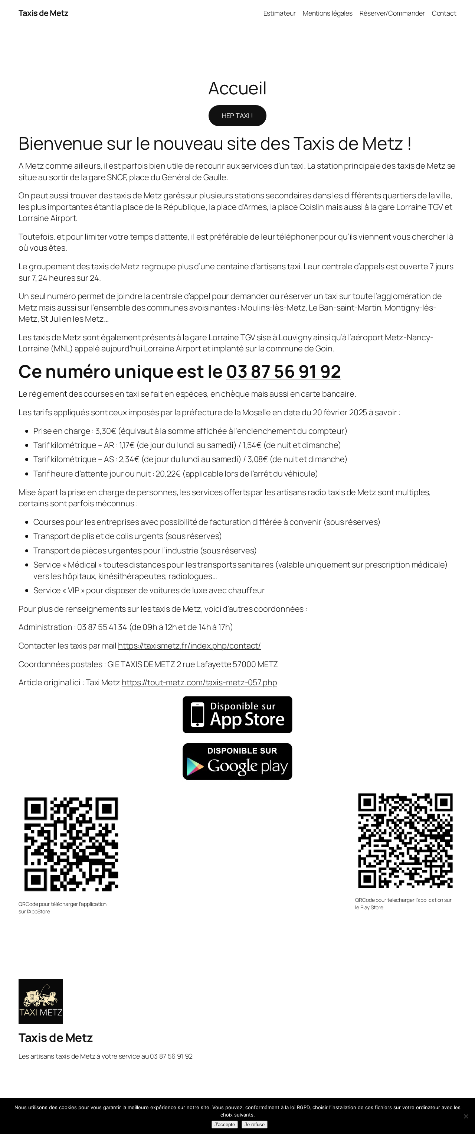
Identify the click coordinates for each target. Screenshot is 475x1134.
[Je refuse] (465, 1116)
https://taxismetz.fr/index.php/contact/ (189, 645)
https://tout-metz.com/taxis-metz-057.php (199, 682)
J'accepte (224, 1124)
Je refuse (255, 1124)
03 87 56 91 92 (283, 371)
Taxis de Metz (44, 13)
